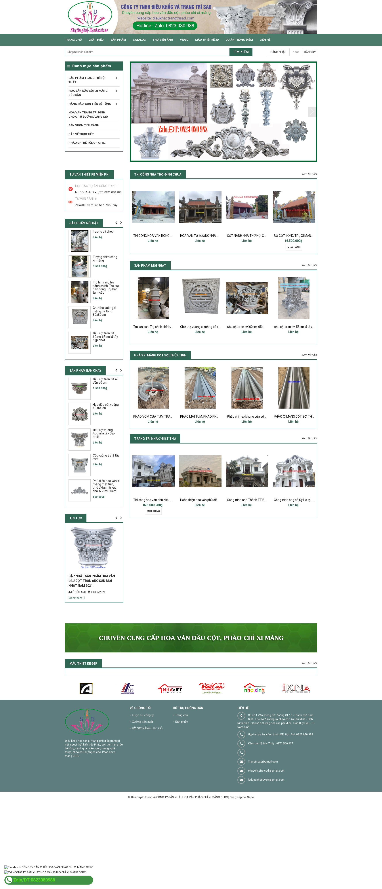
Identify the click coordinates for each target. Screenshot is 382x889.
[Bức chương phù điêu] (294, 298)
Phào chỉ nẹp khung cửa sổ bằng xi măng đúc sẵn (214, 416)
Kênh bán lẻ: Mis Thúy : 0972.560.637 (270, 768)
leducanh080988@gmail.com (266, 805)
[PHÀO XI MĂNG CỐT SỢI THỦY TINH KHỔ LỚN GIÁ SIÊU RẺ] (247, 387)
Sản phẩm (181, 747)
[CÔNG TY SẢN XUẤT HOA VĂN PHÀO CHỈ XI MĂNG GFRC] (191, 17)
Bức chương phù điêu (294, 327)
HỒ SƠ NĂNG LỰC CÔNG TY (151, 753)
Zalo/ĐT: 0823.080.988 (107, 192)
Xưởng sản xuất (142, 747)
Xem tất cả (308, 174)
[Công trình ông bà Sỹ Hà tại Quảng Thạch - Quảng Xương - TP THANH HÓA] (247, 471)
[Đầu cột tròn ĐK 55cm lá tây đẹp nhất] (247, 298)
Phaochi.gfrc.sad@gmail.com (266, 795)
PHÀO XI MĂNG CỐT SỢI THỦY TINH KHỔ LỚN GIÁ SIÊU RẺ (266, 416)
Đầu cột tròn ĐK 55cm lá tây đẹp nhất (252, 327)
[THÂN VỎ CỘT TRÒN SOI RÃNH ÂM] (294, 387)
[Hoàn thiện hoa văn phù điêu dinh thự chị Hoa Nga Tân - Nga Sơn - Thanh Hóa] (153, 471)
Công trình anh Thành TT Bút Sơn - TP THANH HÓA (215, 500)
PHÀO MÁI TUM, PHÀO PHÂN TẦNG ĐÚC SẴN (164, 416)
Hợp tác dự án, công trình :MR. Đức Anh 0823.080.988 (280, 759)
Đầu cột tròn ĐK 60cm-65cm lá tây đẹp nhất (210, 327)
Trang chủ (181, 740)
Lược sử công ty (143, 740)
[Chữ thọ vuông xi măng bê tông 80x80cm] (153, 298)
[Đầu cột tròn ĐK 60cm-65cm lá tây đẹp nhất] (200, 298)
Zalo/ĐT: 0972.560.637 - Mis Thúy (96, 205)
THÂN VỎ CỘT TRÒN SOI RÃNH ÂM (298, 416)
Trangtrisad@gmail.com (263, 786)
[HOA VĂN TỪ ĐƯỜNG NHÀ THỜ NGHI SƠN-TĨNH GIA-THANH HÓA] (153, 207)
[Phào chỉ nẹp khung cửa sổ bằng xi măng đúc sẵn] (200, 387)
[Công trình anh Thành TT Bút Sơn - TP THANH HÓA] (200, 471)
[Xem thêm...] (77, 623)
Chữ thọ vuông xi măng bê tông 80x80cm (161, 327)
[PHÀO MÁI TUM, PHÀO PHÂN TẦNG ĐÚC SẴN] (153, 387)
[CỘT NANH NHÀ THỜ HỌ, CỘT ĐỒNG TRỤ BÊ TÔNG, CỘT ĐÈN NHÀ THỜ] (200, 207)
